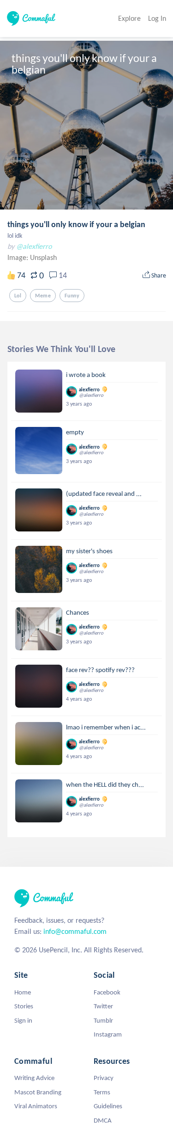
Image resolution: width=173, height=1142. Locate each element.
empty (75, 432)
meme (43, 295)
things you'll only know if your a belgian (76, 224)
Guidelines (108, 1106)
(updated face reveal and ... (104, 493)
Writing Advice (34, 1078)
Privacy (103, 1078)
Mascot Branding (37, 1092)
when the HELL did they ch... (105, 784)
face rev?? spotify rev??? (100, 670)
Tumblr (103, 1020)
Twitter (103, 1006)
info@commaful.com (75, 931)
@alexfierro (34, 246)
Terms (102, 1092)
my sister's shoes (89, 551)
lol (17, 295)
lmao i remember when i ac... (106, 727)
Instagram (108, 1034)
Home (22, 992)
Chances (77, 612)
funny (72, 295)
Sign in (23, 1020)
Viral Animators (35, 1106)
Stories (23, 1006)
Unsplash (43, 257)
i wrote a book (86, 374)
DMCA (103, 1120)
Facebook (107, 992)
